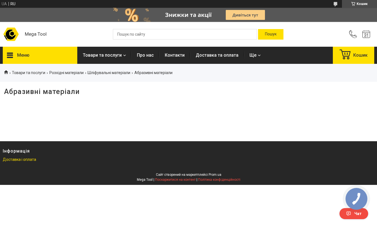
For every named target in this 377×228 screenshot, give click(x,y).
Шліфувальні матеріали (108, 72)
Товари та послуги (102, 55)
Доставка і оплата (19, 159)
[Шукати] (270, 34)
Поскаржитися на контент (175, 180)
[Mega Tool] (11, 34)
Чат (358, 213)
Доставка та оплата (217, 55)
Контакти (175, 55)
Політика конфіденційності (219, 180)
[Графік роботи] (366, 34)
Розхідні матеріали (66, 72)
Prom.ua (215, 175)
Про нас (145, 55)
